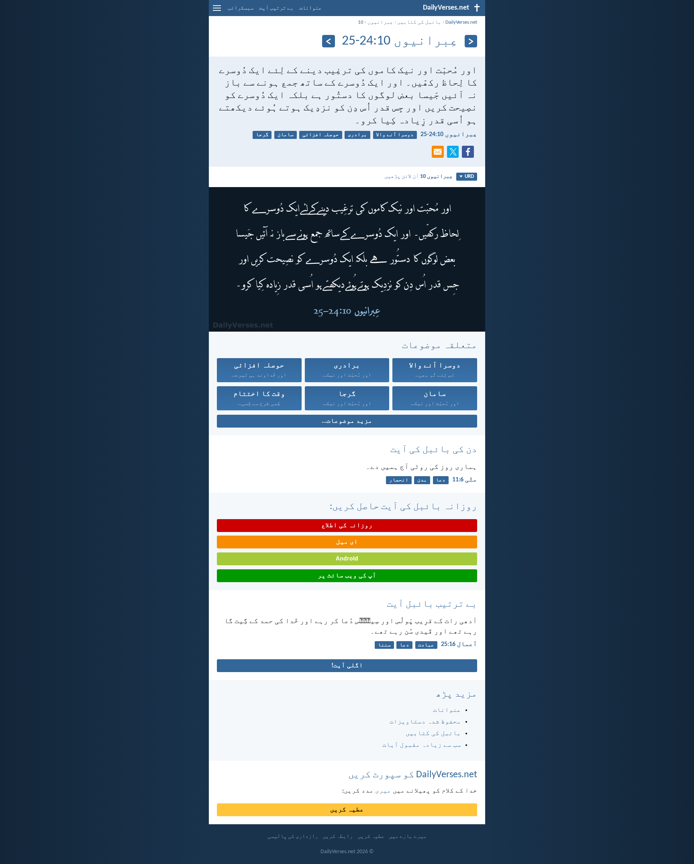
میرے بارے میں (408, 836)
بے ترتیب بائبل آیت (432, 604)
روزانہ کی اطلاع (347, 525)
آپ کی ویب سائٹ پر (347, 576)
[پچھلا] (471, 41)
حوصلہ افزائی (320, 134)
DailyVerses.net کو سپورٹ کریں (412, 775)
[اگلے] (328, 41)
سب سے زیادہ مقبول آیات (421, 745)
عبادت (426, 645)
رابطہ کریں (338, 836)
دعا (440, 480)
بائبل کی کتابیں (419, 22)
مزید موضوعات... (347, 421)
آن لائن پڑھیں (418, 176)
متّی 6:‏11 (464, 480)
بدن (422, 480)
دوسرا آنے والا (395, 134)
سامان (286, 134)
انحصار (398, 480)
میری (383, 791)
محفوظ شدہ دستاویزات (425, 722)
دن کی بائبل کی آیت (433, 449)
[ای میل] (439, 154)
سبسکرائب (240, 8)
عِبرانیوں (380, 22)
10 (360, 22)
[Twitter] (454, 154)
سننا (384, 645)
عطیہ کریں (347, 810)
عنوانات (310, 8)
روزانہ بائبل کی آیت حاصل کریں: (403, 506)
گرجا (262, 134)
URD (469, 176)
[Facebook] (469, 154)
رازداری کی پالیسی (292, 836)
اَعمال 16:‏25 (459, 644)
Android (347, 559)
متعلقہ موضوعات (439, 345)
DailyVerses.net (461, 22)
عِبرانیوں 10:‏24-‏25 (448, 134)
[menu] (217, 11)
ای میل (347, 542)
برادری (357, 134)
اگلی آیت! (347, 665)
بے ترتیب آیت (276, 8)
